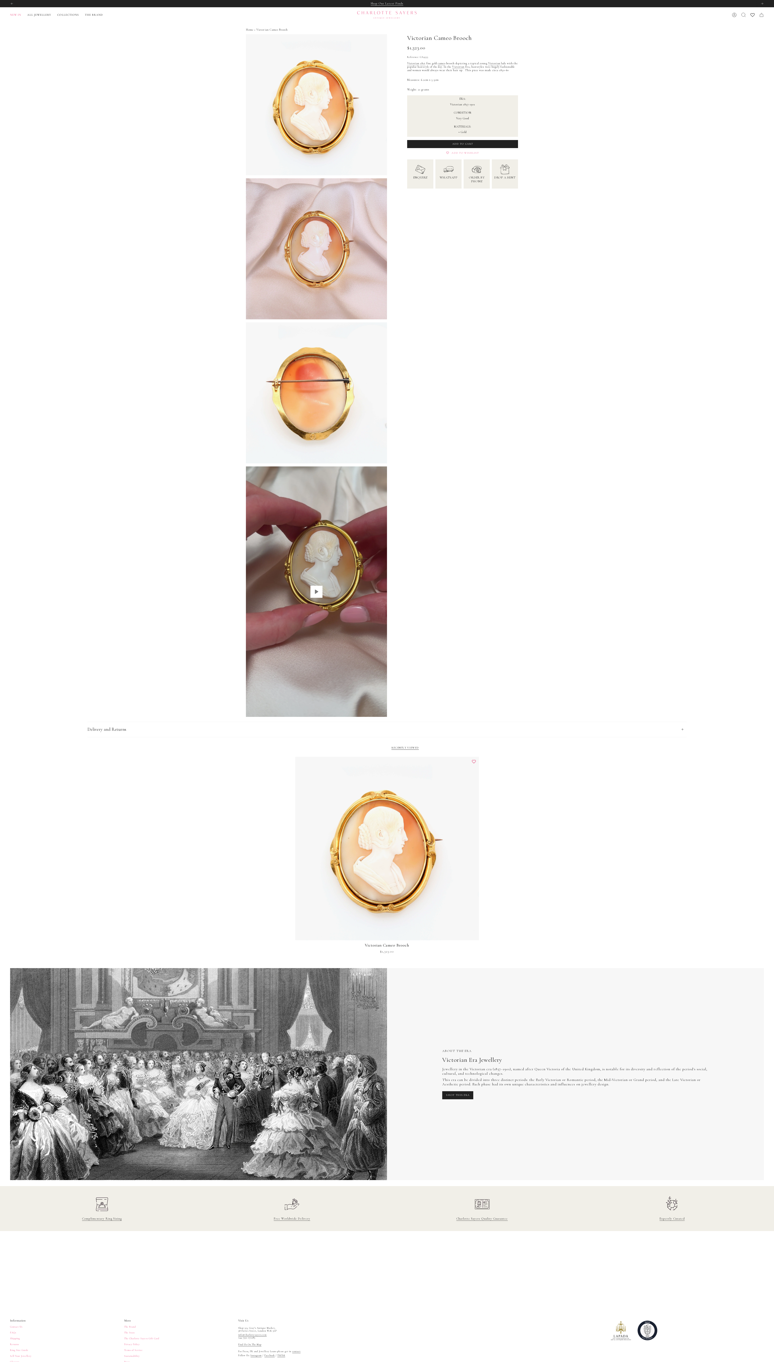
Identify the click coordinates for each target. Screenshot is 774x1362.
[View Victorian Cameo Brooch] (316, 591)
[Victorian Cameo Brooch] (387, 848)
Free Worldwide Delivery (292, 1218)
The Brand (130, 1326)
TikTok (281, 1355)
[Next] (762, 3)
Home (249, 29)
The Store (129, 1332)
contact (296, 1351)
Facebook (269, 1355)
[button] (39, 15)
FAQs (13, 1332)
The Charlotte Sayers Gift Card (141, 1338)
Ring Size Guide (19, 1350)
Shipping (15, 1338)
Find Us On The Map (250, 1344)
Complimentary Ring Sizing (102, 1218)
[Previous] (12, 3)
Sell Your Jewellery (20, 1356)
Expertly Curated (672, 1218)
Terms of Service (133, 1350)
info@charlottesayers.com (252, 1334)
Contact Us (16, 1326)
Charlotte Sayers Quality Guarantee (482, 1218)
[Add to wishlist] (474, 762)
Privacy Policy (132, 1344)
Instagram (256, 1355)
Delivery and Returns (106, 729)
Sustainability (132, 1356)
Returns (14, 1344)
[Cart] (761, 14)
